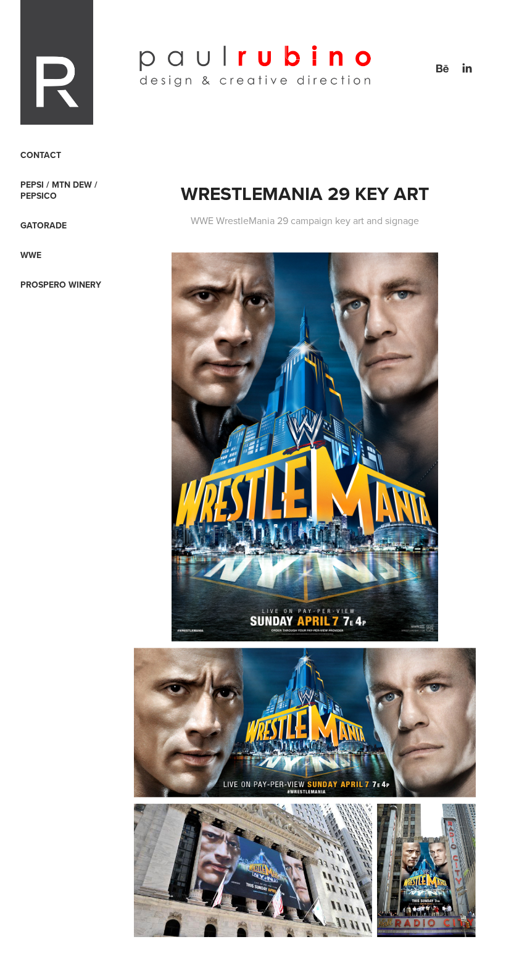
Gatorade (43, 225)
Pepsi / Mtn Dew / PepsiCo (58, 190)
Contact (40, 155)
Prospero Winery (60, 284)
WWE (30, 255)
